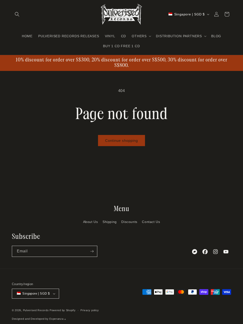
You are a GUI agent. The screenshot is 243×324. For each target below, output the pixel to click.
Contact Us (151, 222)
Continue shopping (121, 141)
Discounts (129, 222)
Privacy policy (89, 310)
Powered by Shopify (63, 310)
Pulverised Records (36, 310)
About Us (90, 222)
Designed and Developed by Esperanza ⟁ (39, 318)
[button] (17, 14)
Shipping (110, 222)
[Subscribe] (92, 251)
